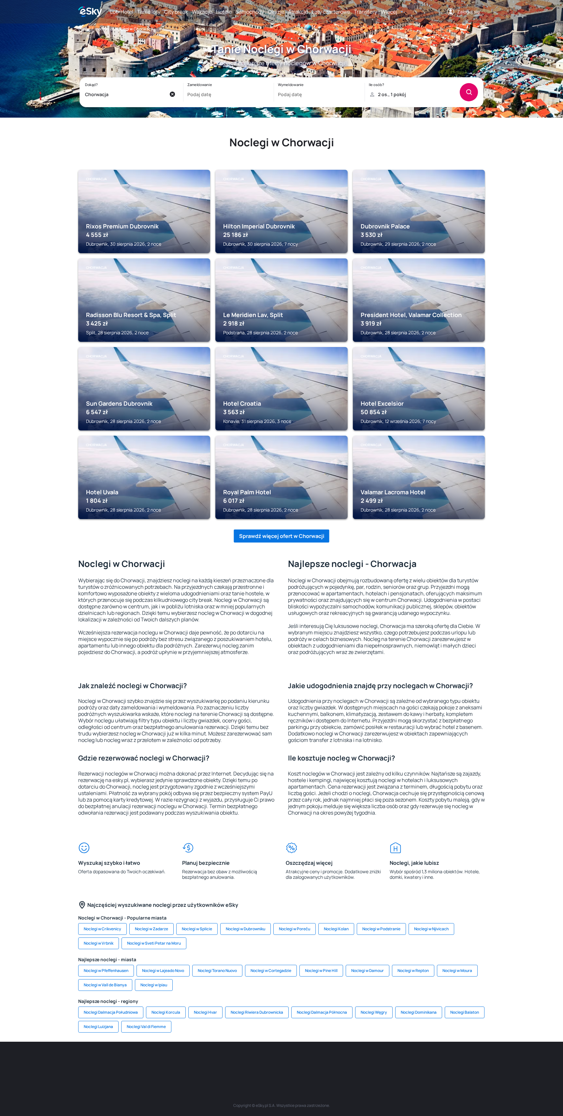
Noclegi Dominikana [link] (419, 1012)
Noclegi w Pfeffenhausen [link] (106, 970)
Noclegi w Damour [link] (367, 970)
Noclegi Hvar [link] (205, 1012)
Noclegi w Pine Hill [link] (321, 970)
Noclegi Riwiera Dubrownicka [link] (257, 1012)
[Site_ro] (145, 1061)
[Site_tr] (203, 1061)
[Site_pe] (184, 1061)
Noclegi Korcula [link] (166, 1012)
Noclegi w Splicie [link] (197, 929)
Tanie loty (148, 11)
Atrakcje (298, 11)
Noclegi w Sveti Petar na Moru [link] (154, 943)
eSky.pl (84, 29)
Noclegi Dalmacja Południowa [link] (111, 1012)
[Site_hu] (281, 1061)
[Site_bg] (164, 1061)
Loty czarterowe (331, 11)
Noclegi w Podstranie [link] (381, 929)
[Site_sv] (360, 1061)
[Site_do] (320, 1061)
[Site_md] (242, 1061)
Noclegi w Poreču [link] (294, 929)
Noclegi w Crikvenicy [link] (102, 929)
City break (176, 11)
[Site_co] (301, 1061)
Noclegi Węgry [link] (374, 1012)
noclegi (102, 29)
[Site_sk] (262, 1061)
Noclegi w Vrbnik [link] (98, 943)
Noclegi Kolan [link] (336, 929)
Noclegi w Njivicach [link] (431, 929)
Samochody (250, 11)
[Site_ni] (379, 1061)
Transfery (365, 11)
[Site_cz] (223, 1061)
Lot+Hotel (121, 11)
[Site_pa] (340, 1061)
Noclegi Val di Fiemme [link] (146, 1026)
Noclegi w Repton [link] (413, 970)
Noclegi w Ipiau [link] (153, 985)
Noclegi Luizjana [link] (98, 1026)
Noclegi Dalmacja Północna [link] (322, 1012)
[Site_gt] (399, 1061)
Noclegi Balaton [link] (464, 1012)
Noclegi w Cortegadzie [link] (271, 970)
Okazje (276, 11)
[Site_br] (125, 1061)
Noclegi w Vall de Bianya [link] (105, 985)
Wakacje (202, 11)
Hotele (224, 11)
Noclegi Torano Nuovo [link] (217, 970)
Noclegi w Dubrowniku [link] (245, 929)
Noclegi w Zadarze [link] (151, 929)
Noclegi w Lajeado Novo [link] (163, 970)
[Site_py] (438, 1061)
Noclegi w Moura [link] (457, 970)
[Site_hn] (418, 1061)
